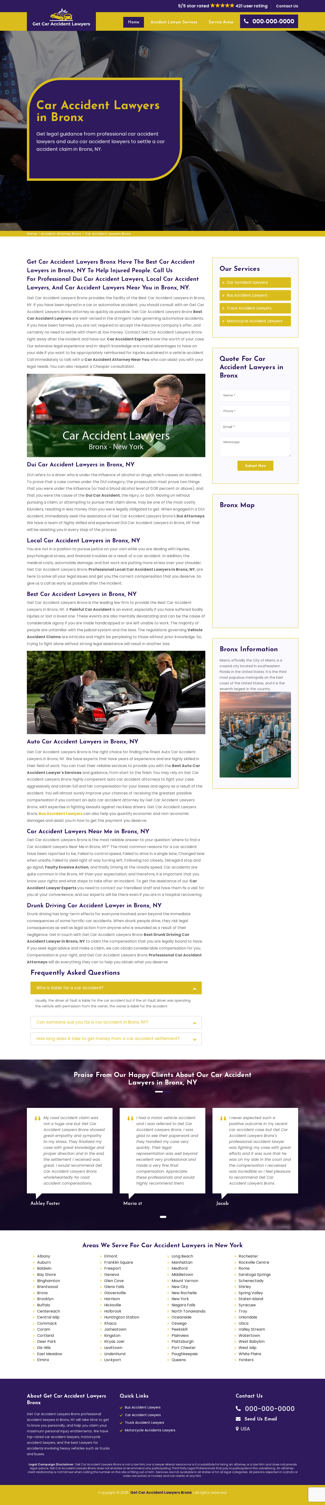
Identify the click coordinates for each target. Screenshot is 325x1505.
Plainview (180, 1335)
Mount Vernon (185, 1280)
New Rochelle (184, 1293)
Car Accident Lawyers (247, 282)
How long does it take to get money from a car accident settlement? (108, 1038)
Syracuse (247, 1305)
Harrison (112, 1299)
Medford (179, 1268)
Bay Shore (46, 1274)
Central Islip (48, 1317)
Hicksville (112, 1305)
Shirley (245, 1286)
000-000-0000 (269, 1408)
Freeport (112, 1268)
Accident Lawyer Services (174, 22)
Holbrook (112, 1311)
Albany (43, 1256)
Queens (179, 1360)
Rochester (248, 1256)
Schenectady (251, 1280)
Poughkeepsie (185, 1354)
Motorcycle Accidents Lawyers (150, 1430)
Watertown (249, 1335)
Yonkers (246, 1360)
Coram (43, 1329)
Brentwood (47, 1286)
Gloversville (115, 1293)
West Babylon (252, 1341)
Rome (244, 1268)
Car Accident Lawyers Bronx (108, 233)
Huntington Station (121, 1317)
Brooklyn (45, 1299)
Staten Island (251, 1299)
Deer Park (46, 1341)
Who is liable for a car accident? (69, 988)
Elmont (111, 1256)
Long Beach (182, 1256)
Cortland (45, 1335)
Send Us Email (260, 1419)
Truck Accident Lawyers (249, 308)
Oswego (179, 1323)
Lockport (112, 1360)
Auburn (44, 1262)
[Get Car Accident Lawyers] (61, 16)
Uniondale (248, 1317)
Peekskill (179, 1329)
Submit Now (255, 466)
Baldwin (44, 1268)
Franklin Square (118, 1262)
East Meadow (49, 1354)
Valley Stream (252, 1329)
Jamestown (115, 1329)
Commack (47, 1323)
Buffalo (43, 1305)
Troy (243, 1311)
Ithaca (110, 1323)
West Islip (247, 1347)
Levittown (113, 1347)
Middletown (182, 1274)
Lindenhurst (115, 1354)
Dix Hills (44, 1347)
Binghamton (48, 1280)
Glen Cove (114, 1280)
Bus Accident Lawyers (247, 295)
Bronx (42, 1293)
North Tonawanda (188, 1311)
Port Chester (184, 1347)
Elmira (43, 1360)
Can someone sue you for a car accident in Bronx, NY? (92, 1022)
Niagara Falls (183, 1305)
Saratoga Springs (255, 1274)
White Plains (250, 1354)
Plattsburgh (183, 1341)
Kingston (112, 1335)
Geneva (111, 1274)
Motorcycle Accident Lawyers (254, 321)
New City (180, 1286)
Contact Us (287, 6)
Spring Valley (251, 1293)
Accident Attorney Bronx (61, 233)
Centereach (48, 1311)
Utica (243, 1323)
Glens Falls (114, 1286)
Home (133, 22)
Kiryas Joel (114, 1341)
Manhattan (182, 1262)
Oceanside (182, 1317)
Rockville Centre (254, 1262)
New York (180, 1299)
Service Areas (221, 22)
